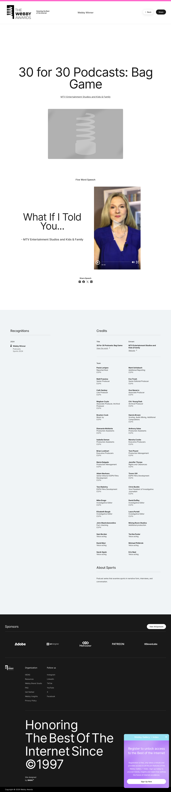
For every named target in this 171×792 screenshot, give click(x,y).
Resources (29, 679)
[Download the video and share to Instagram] (80, 281)
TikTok (49, 683)
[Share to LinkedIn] (91, 281)
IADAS (27, 675)
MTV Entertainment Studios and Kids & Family (86, 96)
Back (149, 12)
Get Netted (29, 692)
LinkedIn (50, 679)
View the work (102, 348)
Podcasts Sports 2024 (18, 350)
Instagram (51, 675)
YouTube (50, 688)
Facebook (51, 696)
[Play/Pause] (97, 262)
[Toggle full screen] (137, 262)
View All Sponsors (156, 627)
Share (161, 12)
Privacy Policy (31, 701)
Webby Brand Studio (33, 683)
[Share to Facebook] (84, 281)
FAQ (26, 688)
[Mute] (133, 262)
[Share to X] (88, 281)
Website (132, 350)
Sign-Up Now (146, 781)
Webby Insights (31, 696)
